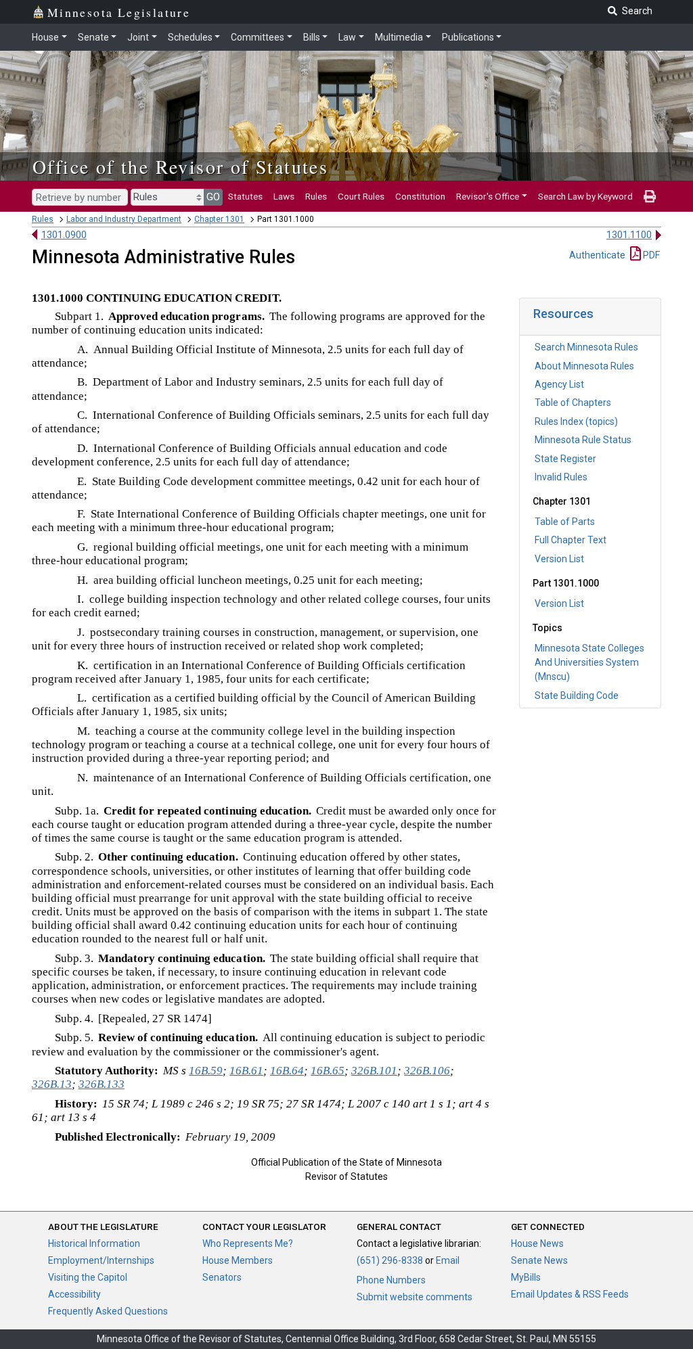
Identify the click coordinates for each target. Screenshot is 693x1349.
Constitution (420, 196)
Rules (316, 196)
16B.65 (327, 1070)
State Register (565, 458)
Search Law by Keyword (585, 196)
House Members (237, 1260)
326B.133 (102, 1084)
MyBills (526, 1277)
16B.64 (287, 1070)
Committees (257, 37)
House (45, 37)
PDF (650, 255)
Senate (93, 37)
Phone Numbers (391, 1280)
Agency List (559, 384)
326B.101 (374, 1070)
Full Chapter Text (570, 539)
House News (537, 1243)
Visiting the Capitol (87, 1277)
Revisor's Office (487, 196)
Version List (559, 558)
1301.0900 (64, 234)
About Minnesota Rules (584, 366)
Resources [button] (563, 313)
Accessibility (74, 1294)
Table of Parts (565, 521)
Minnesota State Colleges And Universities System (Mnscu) (589, 662)
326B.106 (427, 1070)
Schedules (190, 37)
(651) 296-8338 (390, 1260)
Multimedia (399, 37)
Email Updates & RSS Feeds (570, 1294)
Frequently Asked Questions (108, 1311)
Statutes (245, 196)
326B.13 (52, 1084)
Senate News (539, 1260)
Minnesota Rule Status (583, 439)
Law (347, 37)
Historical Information (94, 1243)
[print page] (649, 196)
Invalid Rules (561, 477)
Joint (138, 37)
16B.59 (206, 1070)
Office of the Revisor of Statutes (180, 166)
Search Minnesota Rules (586, 347)
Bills (311, 37)
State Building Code (577, 695)
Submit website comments (414, 1296)
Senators (222, 1277)
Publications (468, 37)
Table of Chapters (573, 402)
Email (448, 1260)
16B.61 (246, 1070)
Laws (283, 196)
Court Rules (361, 196)
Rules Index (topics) (576, 421)
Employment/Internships (101, 1260)
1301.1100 (629, 234)
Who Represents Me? (247, 1243)
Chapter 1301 (219, 219)
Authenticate (597, 255)
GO (213, 197)
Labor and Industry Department (123, 219)
